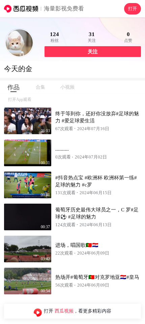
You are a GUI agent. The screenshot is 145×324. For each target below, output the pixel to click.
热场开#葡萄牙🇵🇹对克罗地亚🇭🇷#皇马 (97, 277)
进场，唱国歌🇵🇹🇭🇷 (76, 245)
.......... (62, 149)
